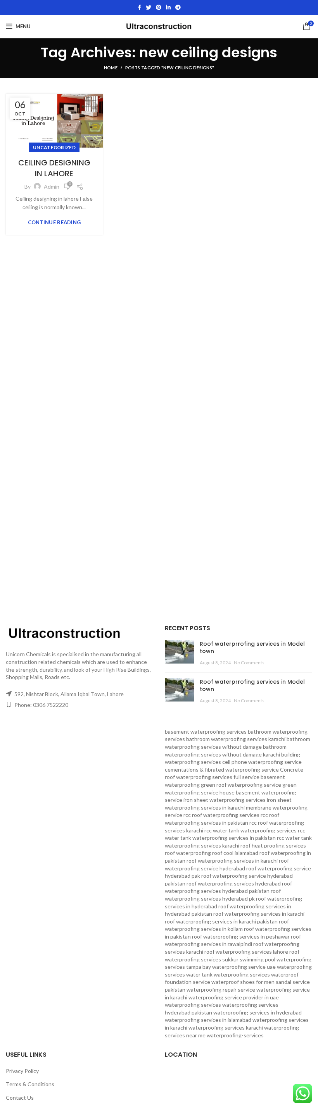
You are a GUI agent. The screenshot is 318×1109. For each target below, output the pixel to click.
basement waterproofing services (206, 731)
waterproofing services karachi (225, 1027)
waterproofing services (193, 1004)
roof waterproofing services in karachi (258, 913)
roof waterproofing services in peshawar (241, 936)
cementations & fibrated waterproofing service (222, 769)
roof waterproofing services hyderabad (234, 883)
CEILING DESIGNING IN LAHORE (54, 168)
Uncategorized (54, 147)
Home (111, 67)
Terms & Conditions (30, 1084)
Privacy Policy (22, 1071)
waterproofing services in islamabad (208, 1019)
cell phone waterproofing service (262, 761)
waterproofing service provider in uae (233, 997)
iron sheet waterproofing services (224, 799)
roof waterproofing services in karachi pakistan (221, 921)
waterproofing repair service (221, 989)
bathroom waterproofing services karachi (235, 739)
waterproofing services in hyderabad (257, 1012)
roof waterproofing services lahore (246, 951)
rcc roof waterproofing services (221, 815)
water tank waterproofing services (228, 974)
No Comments (249, 662)
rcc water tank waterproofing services (250, 830)
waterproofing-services (235, 1035)
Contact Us (20, 1097)
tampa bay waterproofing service (226, 966)
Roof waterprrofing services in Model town (252, 647)
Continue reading (54, 222)
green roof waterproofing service (241, 784)
